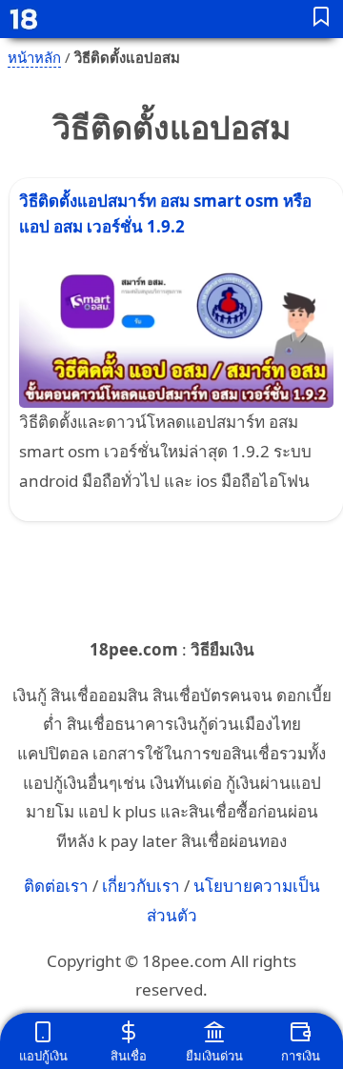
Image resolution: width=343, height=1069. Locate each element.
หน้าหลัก (34, 57)
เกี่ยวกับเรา (141, 886)
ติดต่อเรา (56, 886)
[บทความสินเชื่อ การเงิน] (321, 19)
